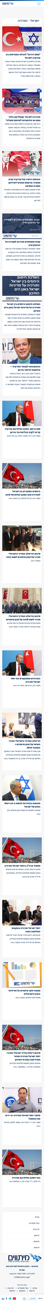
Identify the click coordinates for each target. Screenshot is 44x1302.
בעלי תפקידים (34, 1223)
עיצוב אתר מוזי (22, 1285)
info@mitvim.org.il (22, 1277)
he (39, 1298)
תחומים (36, 1241)
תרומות (36, 1247)
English (40, 1186)
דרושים (36, 1235)
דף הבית (36, 1229)
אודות (37, 1217)
